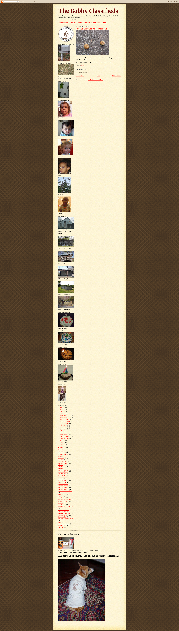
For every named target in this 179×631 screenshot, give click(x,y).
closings (61, 494)
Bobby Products (63, 470)
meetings (61, 449)
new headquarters (64, 513)
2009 (62, 442)
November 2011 (65, 417)
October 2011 (64, 420)
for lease (61, 498)
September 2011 (65, 421)
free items (62, 511)
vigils (60, 527)
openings (61, 458)
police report (63, 484)
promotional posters (65, 491)
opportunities (63, 472)
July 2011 (63, 426)
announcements (63, 454)
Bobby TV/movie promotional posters (92, 23)
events (60, 459)
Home (98, 76)
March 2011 (64, 434)
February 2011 (65, 436)
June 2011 (63, 428)
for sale (61, 447)
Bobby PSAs (63, 23)
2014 (62, 407)
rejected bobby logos (65, 518)
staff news (62, 525)
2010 (62, 440)
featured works (63, 510)
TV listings (62, 461)
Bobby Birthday (63, 501)
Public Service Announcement (91, 29)
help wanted (62, 475)
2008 (62, 444)
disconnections (63, 489)
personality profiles (65, 506)
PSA (59, 456)
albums (60, 503)
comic (60, 496)
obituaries (62, 473)
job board (61, 504)
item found (62, 482)
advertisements (63, 485)
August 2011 (64, 424)
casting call (62, 480)
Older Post (116, 76)
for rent (61, 453)
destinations (62, 487)
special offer (63, 515)
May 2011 (63, 430)
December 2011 (65, 415)
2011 (62, 413)
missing (60, 465)
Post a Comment (82, 72)
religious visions (64, 499)
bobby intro (62, 517)
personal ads (62, 463)
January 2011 (64, 438)
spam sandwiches (63, 524)
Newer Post (80, 76)
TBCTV (73, 23)
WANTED (60, 468)
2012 (62, 411)
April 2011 (64, 432)
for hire (61, 466)
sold (59, 522)
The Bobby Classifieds (88, 11)
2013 (62, 409)
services (61, 451)
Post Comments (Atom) (96, 80)
